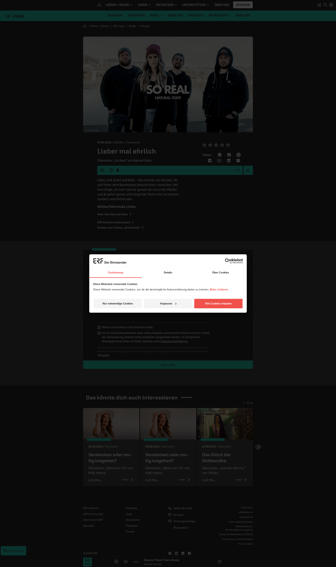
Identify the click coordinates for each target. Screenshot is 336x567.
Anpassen (166, 303)
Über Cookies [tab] (220, 272)
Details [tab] (168, 272)
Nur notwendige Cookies (118, 303)
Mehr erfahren (219, 289)
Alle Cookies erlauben (218, 303)
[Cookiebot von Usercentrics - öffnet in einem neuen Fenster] (227, 261)
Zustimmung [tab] (115, 272)
